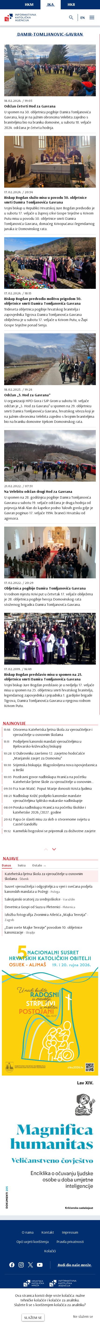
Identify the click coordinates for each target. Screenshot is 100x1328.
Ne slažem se (83, 1316)
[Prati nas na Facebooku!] (12, 1265)
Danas (6, 865)
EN (82, 17)
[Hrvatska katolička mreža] (33, 1283)
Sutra (22, 865)
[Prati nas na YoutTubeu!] (40, 1265)
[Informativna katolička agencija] (63, 1283)
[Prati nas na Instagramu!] (21, 1265)
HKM (29, 4)
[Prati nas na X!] (30, 1265)
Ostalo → (39, 865)
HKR (71, 4)
